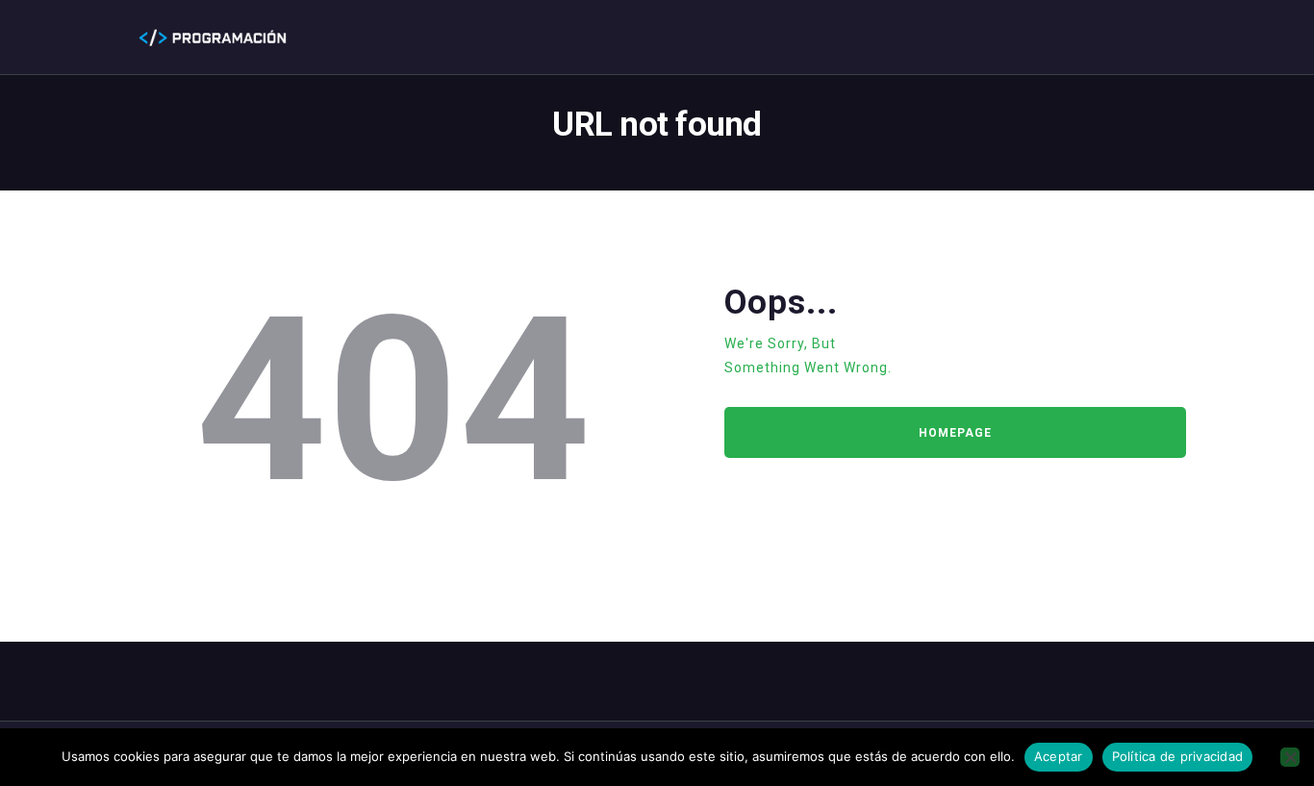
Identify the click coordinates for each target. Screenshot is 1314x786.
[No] (1290, 757)
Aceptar (1058, 756)
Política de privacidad (1178, 756)
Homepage (955, 433)
